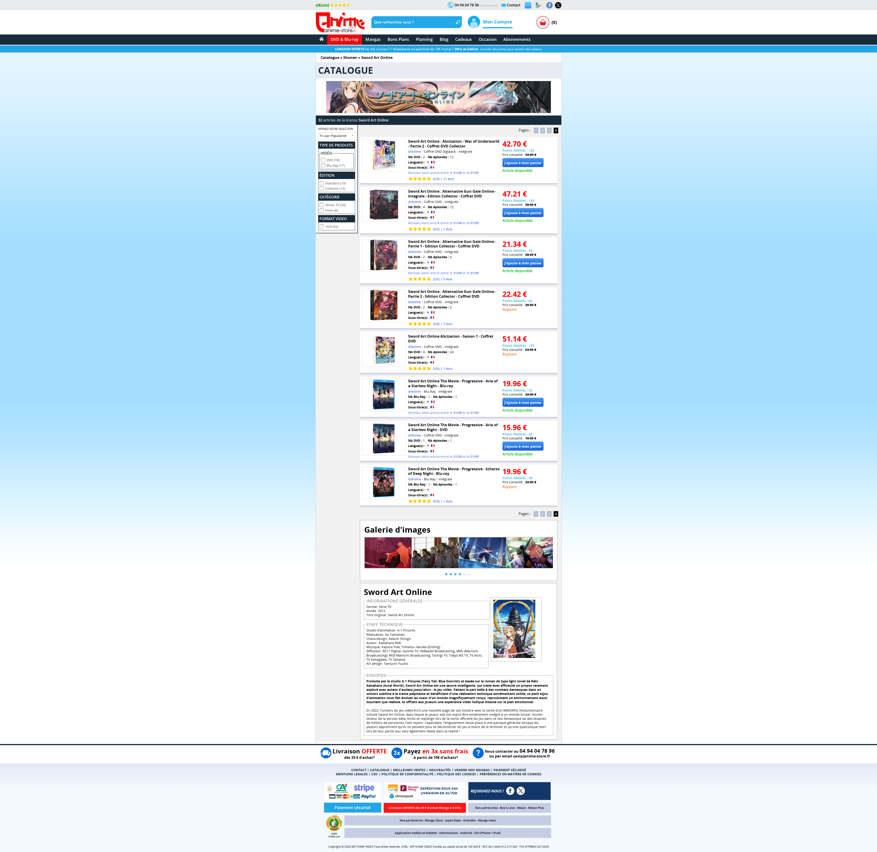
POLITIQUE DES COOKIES (456, 774)
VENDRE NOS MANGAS (472, 770)
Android (466, 833)
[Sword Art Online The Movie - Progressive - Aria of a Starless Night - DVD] (384, 439)
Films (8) (331, 210)
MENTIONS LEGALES (352, 774)
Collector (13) (335, 188)
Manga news (487, 820)
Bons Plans (398, 39)
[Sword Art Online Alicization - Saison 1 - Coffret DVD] (384, 350)
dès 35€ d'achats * (362, 49)
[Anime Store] (340, 22)
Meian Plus (536, 808)
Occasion (488, 39)
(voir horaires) (489, 5)
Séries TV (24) (335, 205)
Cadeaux (463, 39)
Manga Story (434, 820)
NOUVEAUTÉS (440, 770)
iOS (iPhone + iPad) (487, 833)
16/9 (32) (331, 226)
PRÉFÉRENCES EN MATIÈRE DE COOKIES (510, 774)
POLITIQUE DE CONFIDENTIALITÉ (407, 774)
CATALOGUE (379, 770)
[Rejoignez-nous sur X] (558, 5)
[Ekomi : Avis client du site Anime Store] (334, 829)
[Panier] (542, 22)
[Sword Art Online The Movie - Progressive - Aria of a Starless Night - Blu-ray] (384, 395)
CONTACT (358, 770)
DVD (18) (333, 160)
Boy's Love (507, 808)
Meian (521, 808)
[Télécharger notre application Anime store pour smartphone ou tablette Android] (539, 5)
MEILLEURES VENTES (409, 770)
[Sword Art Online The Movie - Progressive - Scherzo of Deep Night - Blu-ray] (384, 483)
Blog (444, 39)
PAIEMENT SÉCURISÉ (510, 770)
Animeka (469, 820)
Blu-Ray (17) (336, 165)
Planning (424, 39)
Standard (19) (335, 183)
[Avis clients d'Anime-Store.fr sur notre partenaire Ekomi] (333, 5)
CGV (374, 774)
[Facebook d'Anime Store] (510, 791)
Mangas (373, 39)
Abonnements (517, 39)
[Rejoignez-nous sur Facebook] (549, 5)
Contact (513, 5)
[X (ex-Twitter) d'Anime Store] (521, 791)
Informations (448, 833)
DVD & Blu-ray (345, 39)
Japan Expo (453, 820)
